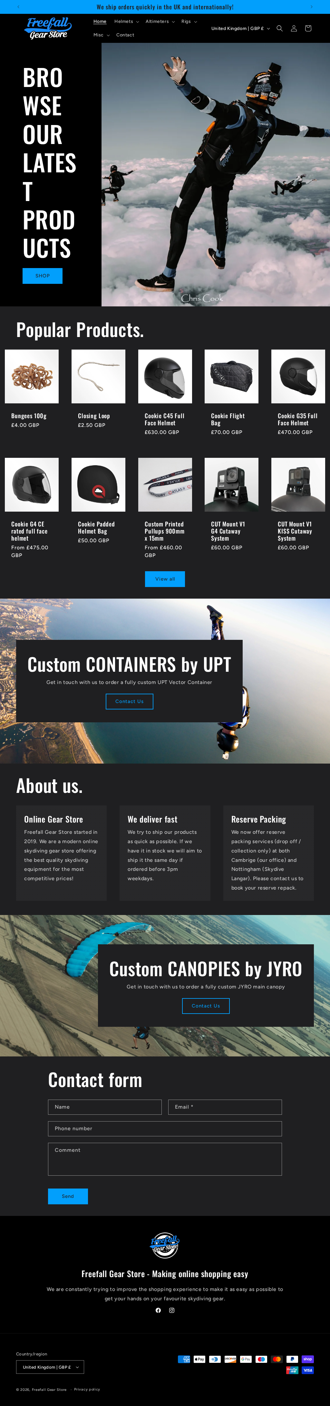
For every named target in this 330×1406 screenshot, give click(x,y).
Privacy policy (87, 1389)
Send (68, 1196)
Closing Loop (94, 415)
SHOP (42, 276)
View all (165, 579)
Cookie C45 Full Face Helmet (165, 419)
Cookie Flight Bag (228, 419)
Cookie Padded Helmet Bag (96, 527)
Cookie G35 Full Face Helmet (298, 419)
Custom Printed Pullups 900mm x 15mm (165, 531)
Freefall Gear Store (49, 1390)
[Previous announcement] (18, 7)
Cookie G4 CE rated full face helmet (29, 531)
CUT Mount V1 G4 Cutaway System (228, 531)
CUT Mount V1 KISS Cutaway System (295, 531)
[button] (126, 21)
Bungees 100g (29, 415)
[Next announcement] (312, 7)
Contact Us (129, 701)
